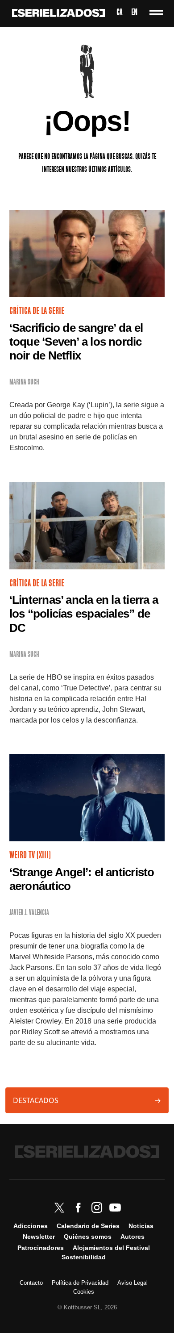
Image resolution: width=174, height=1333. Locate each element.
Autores (132, 1236)
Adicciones (30, 1225)
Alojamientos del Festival (111, 1247)
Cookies (83, 1291)
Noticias (140, 1225)
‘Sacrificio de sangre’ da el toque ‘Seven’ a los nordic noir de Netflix (76, 341)
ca (119, 13)
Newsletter (39, 1236)
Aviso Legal (132, 1282)
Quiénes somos (88, 1236)
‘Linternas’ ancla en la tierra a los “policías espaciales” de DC (83, 613)
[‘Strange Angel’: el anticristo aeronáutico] (87, 797)
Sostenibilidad (84, 1257)
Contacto (31, 1282)
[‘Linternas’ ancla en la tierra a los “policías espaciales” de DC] (87, 525)
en (134, 13)
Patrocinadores (40, 1247)
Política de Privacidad (80, 1282)
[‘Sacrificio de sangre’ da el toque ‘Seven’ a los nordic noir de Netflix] (87, 253)
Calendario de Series (88, 1225)
